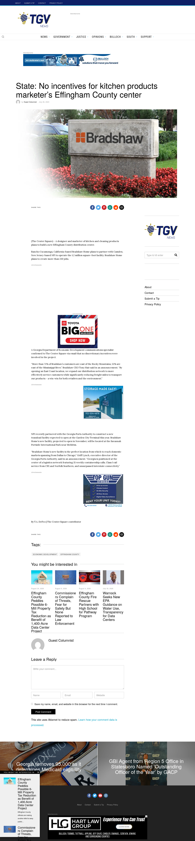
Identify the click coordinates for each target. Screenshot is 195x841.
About (148, 287)
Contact (149, 293)
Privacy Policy (153, 304)
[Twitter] (95, 795)
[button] (3, 37)
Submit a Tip (152, 298)
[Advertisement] (118, 21)
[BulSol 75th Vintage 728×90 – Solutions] (71, 60)
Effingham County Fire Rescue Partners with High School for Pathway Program (89, 604)
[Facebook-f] (89, 795)
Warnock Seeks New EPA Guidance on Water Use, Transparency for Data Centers (113, 606)
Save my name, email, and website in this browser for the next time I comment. (76, 704)
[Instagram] (106, 795)
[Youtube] (100, 795)
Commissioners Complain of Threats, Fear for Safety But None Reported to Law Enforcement (65, 608)
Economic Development (45, 554)
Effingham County (70, 554)
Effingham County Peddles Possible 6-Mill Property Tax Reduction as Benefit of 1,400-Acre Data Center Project (27, 793)
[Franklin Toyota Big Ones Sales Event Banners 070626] (78, 331)
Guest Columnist (30, 102)
